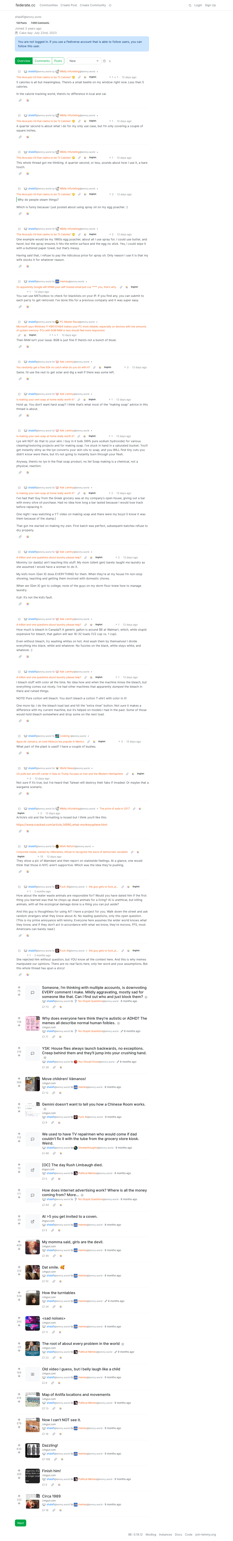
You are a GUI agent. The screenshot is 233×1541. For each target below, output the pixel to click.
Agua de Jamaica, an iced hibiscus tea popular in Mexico (50, 741)
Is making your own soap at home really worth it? (45, 399)
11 (47, 1332)
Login (198, 5)
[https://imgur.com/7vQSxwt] (32, 1170)
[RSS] (110, 61)
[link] (85, 77)
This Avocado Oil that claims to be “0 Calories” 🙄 (45, 77)
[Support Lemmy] (110, 5)
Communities (49, 5)
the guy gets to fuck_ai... (103, 886)
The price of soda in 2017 (115, 808)
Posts (58, 61)
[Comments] (32, 992)
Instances (165, 1534)
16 (47, 1433)
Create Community (93, 5)
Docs (178, 1534)
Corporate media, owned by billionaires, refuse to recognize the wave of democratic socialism (72, 851)
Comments (42, 61)
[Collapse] (19, 71)
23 (47, 1357)
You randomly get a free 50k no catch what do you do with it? (53, 367)
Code (188, 1534)
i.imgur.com (49, 1027)
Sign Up (210, 5)
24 (47, 1306)
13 (47, 1408)
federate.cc (25, 5)
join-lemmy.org (205, 1534)
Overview (23, 61)
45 (47, 1255)
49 (47, 1153)
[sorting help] (104, 61)
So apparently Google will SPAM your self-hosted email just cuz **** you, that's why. (66, 286)
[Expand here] (32, 1023)
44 (47, 1204)
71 (47, 1036)
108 (48, 1459)
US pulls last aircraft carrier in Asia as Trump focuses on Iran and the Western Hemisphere (69, 773)
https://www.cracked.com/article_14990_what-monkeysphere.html (61, 824)
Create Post (69, 5)
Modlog (151, 1534)
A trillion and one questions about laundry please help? (48, 557)
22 (47, 1281)
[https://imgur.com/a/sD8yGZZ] (32, 1221)
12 (47, 1092)
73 (47, 1006)
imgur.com (48, 1169)
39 (47, 1067)
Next (20, 1523)
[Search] (190, 5)
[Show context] (79, 77)
